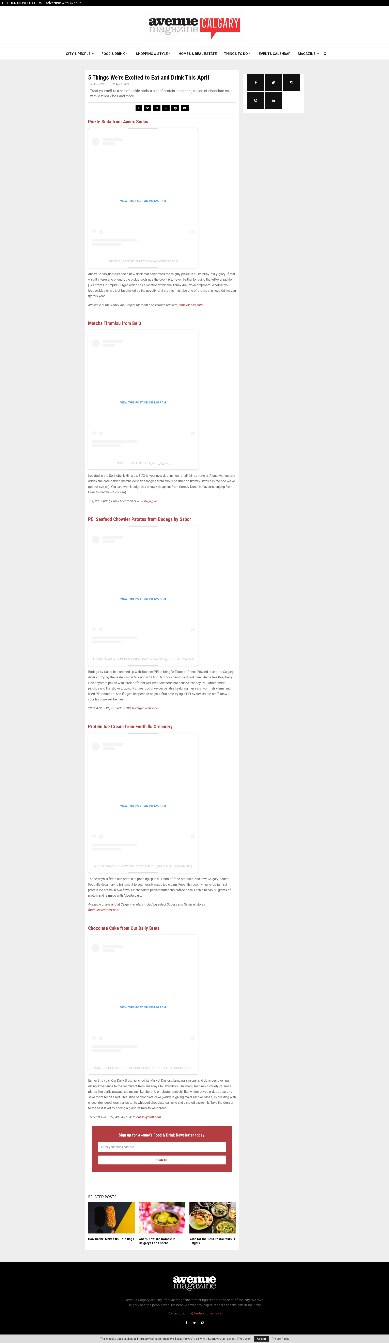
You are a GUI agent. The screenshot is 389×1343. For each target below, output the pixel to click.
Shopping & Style (152, 54)
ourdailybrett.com (148, 1117)
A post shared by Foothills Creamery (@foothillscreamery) (143, 866)
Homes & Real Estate (198, 54)
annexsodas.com (191, 305)
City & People (78, 54)
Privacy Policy (280, 1338)
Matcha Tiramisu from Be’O (114, 323)
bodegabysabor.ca (145, 708)
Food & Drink (113, 54)
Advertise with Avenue (64, 3)
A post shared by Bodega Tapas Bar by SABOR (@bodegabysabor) (143, 659)
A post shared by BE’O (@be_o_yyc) (143, 463)
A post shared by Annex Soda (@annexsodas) (143, 261)
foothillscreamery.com (103, 910)
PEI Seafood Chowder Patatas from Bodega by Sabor (139, 519)
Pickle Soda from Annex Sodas (118, 122)
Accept (261, 1338)
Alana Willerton (101, 84)
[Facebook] (186, 1323)
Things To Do (236, 54)
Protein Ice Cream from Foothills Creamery (130, 726)
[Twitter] (194, 1323)
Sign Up (162, 1160)
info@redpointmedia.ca (204, 1313)
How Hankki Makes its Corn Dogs (111, 1239)
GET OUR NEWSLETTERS (22, 3)
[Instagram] (203, 1323)
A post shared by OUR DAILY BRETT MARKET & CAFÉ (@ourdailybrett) (144, 1068)
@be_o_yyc (149, 501)
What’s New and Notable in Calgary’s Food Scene (157, 1241)
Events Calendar (275, 54)
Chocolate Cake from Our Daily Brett (123, 928)
